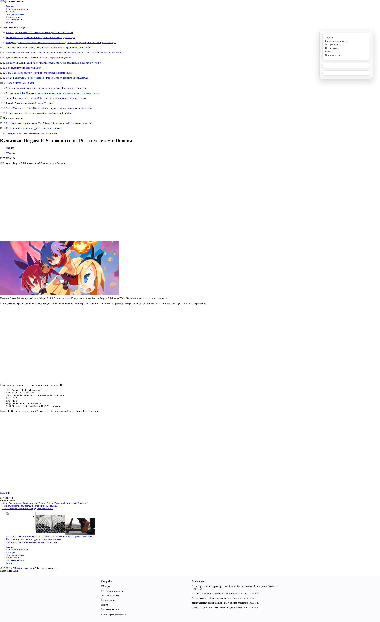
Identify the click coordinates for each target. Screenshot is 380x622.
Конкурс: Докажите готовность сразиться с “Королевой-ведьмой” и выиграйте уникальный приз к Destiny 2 (61, 42)
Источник (5, 492)
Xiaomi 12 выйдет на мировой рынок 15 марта (29, 103)
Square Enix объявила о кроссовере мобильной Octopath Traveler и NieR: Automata (47, 78)
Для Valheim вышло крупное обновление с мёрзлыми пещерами (38, 57)
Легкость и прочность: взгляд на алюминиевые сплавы (34, 128)
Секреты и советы (15, 19)
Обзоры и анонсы (15, 14)
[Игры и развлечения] (11, 1)
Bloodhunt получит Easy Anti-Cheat (23, 67)
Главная (10, 6)
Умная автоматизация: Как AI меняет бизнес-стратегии (220, 603)
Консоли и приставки (17, 9)
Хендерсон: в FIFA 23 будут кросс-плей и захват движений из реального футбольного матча (52, 93)
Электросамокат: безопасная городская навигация (31, 133)
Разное (9, 22)
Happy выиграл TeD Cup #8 (20, 83)
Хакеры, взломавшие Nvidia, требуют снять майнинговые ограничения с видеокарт (48, 47)
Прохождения (13, 17)
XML (16, 570)
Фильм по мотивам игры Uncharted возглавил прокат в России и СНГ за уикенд (46, 88)
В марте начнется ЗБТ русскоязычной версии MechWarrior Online (39, 113)
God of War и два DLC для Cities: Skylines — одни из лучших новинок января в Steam (49, 108)
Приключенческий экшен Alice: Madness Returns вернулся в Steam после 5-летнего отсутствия (53, 62)
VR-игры (10, 11)
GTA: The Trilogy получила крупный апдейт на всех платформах (39, 73)
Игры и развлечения (24, 568)
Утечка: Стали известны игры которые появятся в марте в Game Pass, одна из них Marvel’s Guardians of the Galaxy (63, 52)
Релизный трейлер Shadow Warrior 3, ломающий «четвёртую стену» (40, 37)
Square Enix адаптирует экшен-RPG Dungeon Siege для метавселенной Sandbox (46, 98)
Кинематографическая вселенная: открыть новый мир (219, 607)
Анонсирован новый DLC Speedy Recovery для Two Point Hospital (39, 32)
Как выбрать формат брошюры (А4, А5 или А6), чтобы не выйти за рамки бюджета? (49, 123)
